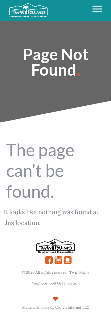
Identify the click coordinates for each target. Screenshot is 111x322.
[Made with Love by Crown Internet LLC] (55, 298)
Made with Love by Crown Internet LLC (55, 307)
